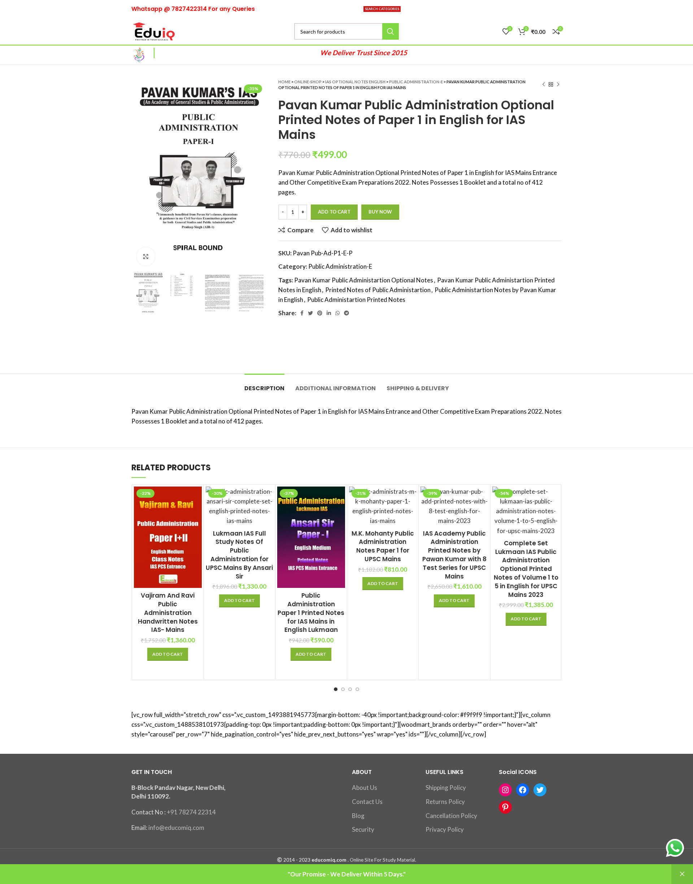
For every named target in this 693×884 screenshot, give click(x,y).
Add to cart (334, 212)
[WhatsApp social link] (337, 313)
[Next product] (558, 84)
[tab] (264, 385)
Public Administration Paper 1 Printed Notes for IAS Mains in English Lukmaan (311, 612)
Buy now (380, 212)
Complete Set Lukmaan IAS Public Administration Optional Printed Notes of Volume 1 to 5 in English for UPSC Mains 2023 (526, 569)
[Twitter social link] (310, 313)
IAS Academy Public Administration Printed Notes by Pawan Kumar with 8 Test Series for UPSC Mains (454, 555)
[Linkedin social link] (328, 313)
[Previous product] (543, 84)
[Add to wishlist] (196, 531)
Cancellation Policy (451, 815)
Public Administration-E (416, 81)
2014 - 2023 (296, 860)
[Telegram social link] (346, 313)
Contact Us (367, 801)
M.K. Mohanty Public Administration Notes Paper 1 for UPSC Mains (383, 546)
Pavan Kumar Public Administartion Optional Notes (363, 280)
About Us (364, 787)
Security (363, 829)
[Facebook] (522, 789)
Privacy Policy (445, 829)
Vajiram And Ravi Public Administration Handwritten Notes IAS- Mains (168, 612)
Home (284, 81)
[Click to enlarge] (146, 256)
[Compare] (196, 498)
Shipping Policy (446, 787)
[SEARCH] (390, 31)
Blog (358, 815)
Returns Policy (445, 801)
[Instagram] (505, 789)
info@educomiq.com (176, 827)
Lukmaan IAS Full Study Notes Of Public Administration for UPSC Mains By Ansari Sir (239, 555)
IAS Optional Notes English (355, 81)
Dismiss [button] (682, 874)
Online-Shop (308, 81)
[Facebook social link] (302, 313)
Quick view (196, 514)
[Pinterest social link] (319, 313)
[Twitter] (539, 789)
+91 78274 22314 (191, 812)
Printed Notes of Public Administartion (378, 290)
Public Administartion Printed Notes (356, 299)
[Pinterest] (505, 807)
